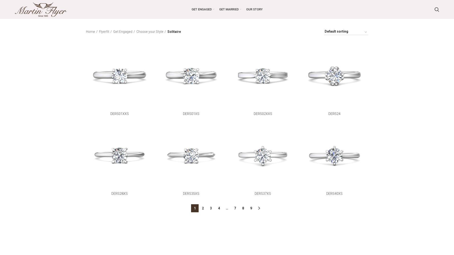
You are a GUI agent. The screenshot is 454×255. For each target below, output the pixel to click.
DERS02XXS (263, 114)
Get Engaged (122, 32)
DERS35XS (191, 194)
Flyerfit (104, 32)
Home (90, 32)
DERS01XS (191, 114)
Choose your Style (149, 32)
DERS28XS (119, 194)
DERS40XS (334, 194)
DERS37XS (263, 194)
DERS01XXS (119, 114)
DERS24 (334, 114)
